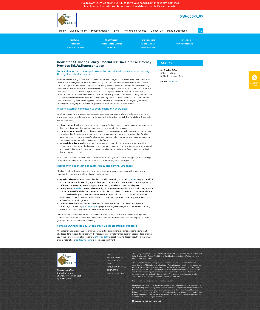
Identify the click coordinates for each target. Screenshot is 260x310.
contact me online (84, 240)
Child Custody (111, 40)
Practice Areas (99, 30)
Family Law (75, 40)
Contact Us (157, 30)
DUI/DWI (111, 48)
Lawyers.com (151, 281)
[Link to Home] (67, 20)
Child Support (148, 40)
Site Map (176, 276)
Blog (116, 30)
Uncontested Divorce (111, 44)
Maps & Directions (177, 30)
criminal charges (90, 206)
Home (62, 30)
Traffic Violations (148, 48)
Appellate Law (148, 44)
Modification (185, 40)
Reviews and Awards (135, 30)
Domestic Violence (75, 48)
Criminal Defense (184, 44)
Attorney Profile (78, 30)
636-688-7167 (191, 16)
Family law (78, 188)
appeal (134, 179)
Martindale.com (166, 281)
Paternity (75, 44)
